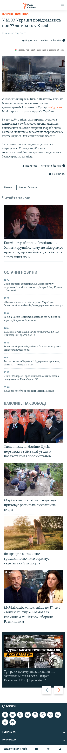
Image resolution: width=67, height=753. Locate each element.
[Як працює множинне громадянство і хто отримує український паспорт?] (33, 533)
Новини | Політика (15, 14)
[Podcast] (5, 722)
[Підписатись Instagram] (35, 715)
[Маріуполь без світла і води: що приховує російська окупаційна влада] (33, 479)
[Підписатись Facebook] (5, 715)
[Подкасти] (48, 749)
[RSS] (58, 715)
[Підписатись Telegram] (50, 715)
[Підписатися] (12, 722)
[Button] (29, 41)
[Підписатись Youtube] (28, 715)
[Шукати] (60, 749)
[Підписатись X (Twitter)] (20, 715)
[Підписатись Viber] (43, 715)
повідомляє (55, 107)
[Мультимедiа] (36, 749)
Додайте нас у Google (15, 749)
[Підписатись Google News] (12, 715)
